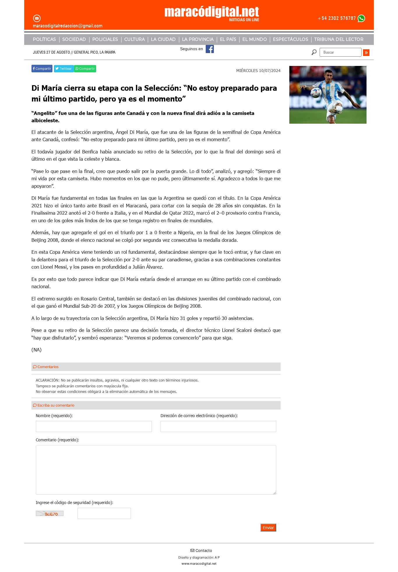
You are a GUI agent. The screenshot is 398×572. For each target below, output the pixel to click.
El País (228, 39)
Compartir (43, 69)
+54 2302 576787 (336, 18)
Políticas (44, 39)
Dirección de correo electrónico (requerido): (199, 415)
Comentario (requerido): (57, 439)
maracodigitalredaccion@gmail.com (67, 26)
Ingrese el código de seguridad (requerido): (74, 502)
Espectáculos (290, 39)
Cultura (134, 39)
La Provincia (198, 39)
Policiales (105, 39)
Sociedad (74, 39)
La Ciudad (163, 39)
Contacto (204, 550)
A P (217, 557)
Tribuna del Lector (338, 39)
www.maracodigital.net (199, 563)
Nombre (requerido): (54, 415)
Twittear (66, 69)
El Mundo (254, 39)
